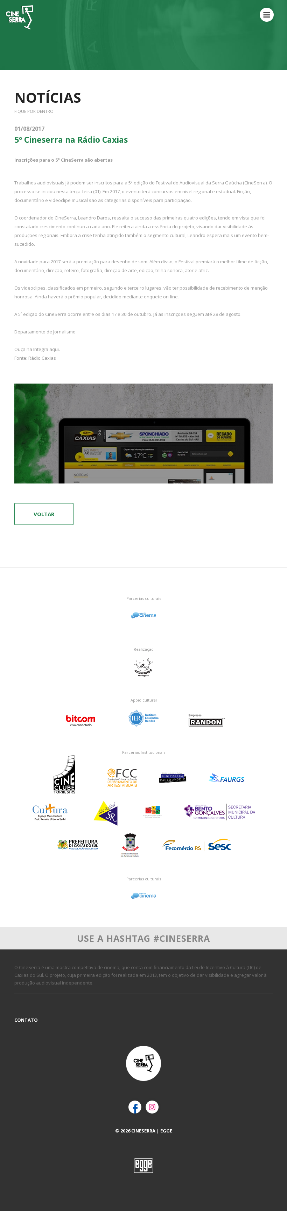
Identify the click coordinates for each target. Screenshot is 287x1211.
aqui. (54, 349)
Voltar (44, 513)
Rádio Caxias (42, 358)
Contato (26, 1020)
